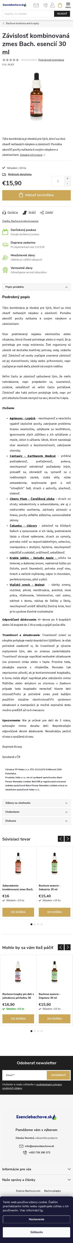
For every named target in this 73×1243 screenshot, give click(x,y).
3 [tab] (38, 924)
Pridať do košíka (39, 195)
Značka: (20, 221)
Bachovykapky (52, 1191)
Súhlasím (36, 1232)
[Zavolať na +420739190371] (45, 5)
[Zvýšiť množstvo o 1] (67, 178)
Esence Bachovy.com (28, 1191)
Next (68, 839)
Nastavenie (36, 1219)
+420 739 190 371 (39, 1152)
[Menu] (68, 5)
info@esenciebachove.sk (39, 1146)
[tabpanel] (18, 882)
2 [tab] (35, 924)
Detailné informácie (31, 155)
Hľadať (62, 13)
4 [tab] (41, 924)
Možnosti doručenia (20, 174)
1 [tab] (31, 924)
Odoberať (58, 1075)
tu (41, 1210)
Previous (61, 839)
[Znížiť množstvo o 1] (67, 183)
